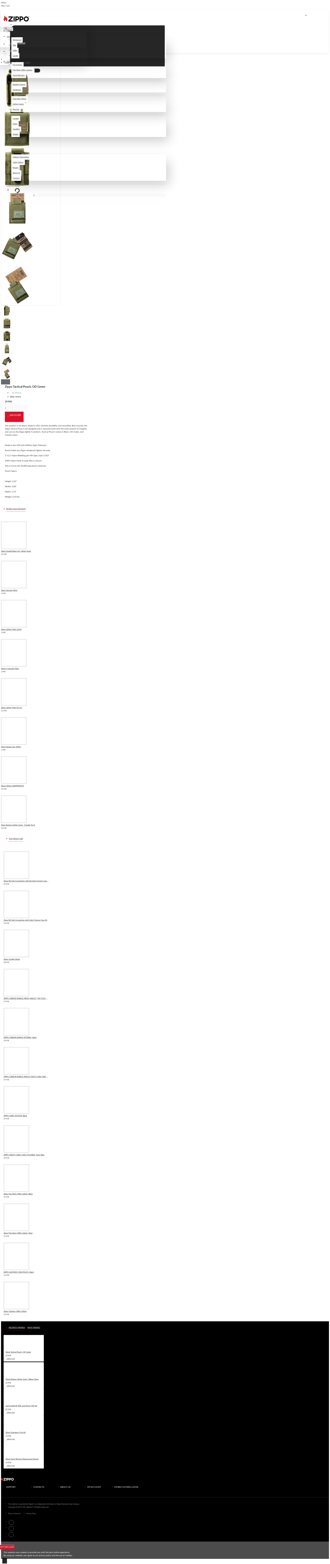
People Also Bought (16, 509)
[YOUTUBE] (11, 1534)
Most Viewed (33, 1327)
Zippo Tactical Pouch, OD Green (18, 1352)
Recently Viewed (17, 1327)
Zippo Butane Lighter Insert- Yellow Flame (22, 1379)
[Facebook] (11, 1522)
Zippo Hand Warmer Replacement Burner (22, 1459)
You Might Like (16, 838)
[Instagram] (11, 1528)
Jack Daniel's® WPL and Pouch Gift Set (21, 1406)
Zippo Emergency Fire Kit (16, 1432)
